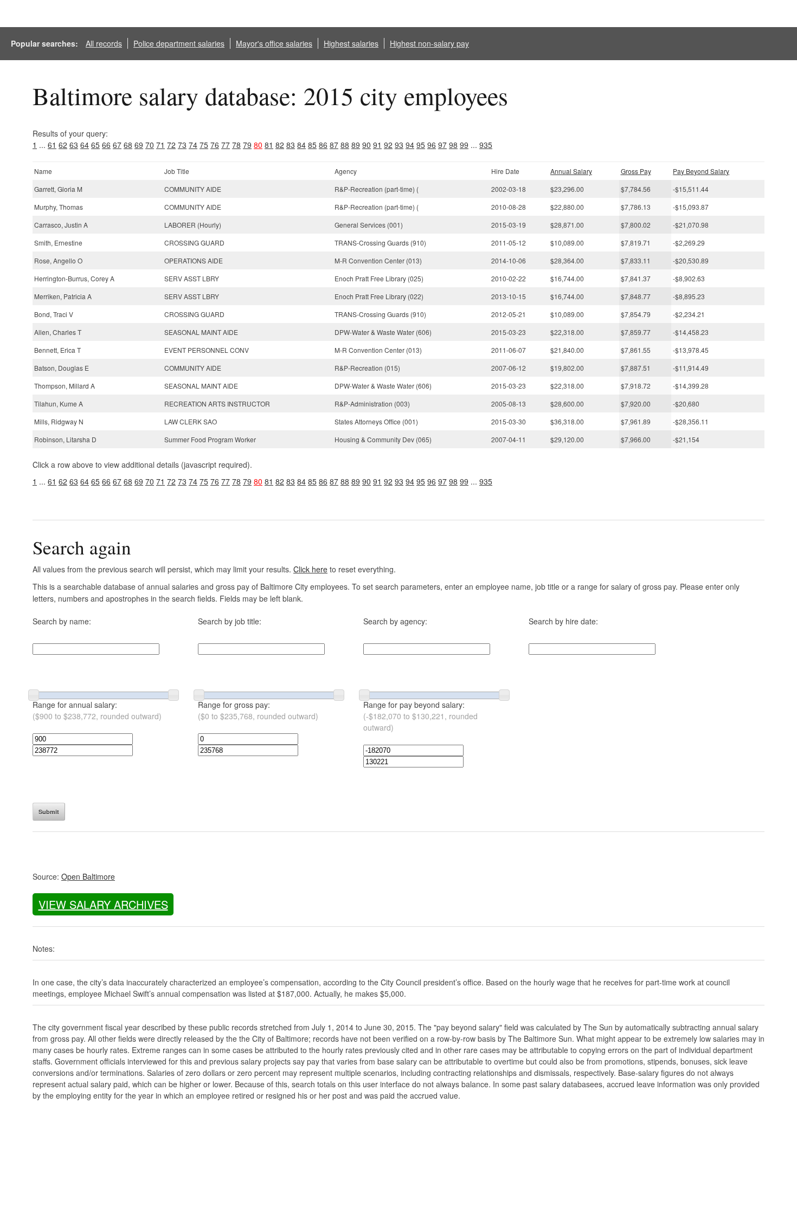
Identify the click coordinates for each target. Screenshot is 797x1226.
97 (442, 144)
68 (128, 144)
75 (204, 144)
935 (485, 144)
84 (301, 144)
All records (104, 43)
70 (149, 144)
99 (464, 144)
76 (214, 144)
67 (117, 144)
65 (95, 144)
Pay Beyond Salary (701, 171)
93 (399, 144)
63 (73, 144)
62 (63, 144)
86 (323, 144)
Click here (310, 569)
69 (138, 144)
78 (236, 144)
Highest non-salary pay (429, 43)
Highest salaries (351, 43)
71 (160, 144)
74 (193, 144)
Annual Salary (571, 171)
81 (269, 144)
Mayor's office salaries (274, 43)
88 (344, 144)
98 (453, 144)
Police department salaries (178, 43)
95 (420, 144)
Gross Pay (636, 171)
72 (171, 144)
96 (431, 144)
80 (258, 144)
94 (410, 144)
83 (290, 144)
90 (366, 144)
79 (247, 144)
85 (312, 144)
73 (182, 144)
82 (279, 144)
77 (225, 144)
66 (106, 144)
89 (355, 144)
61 (52, 144)
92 (388, 144)
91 (377, 144)
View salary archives (103, 904)
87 (334, 144)
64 (84, 144)
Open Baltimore (88, 876)
